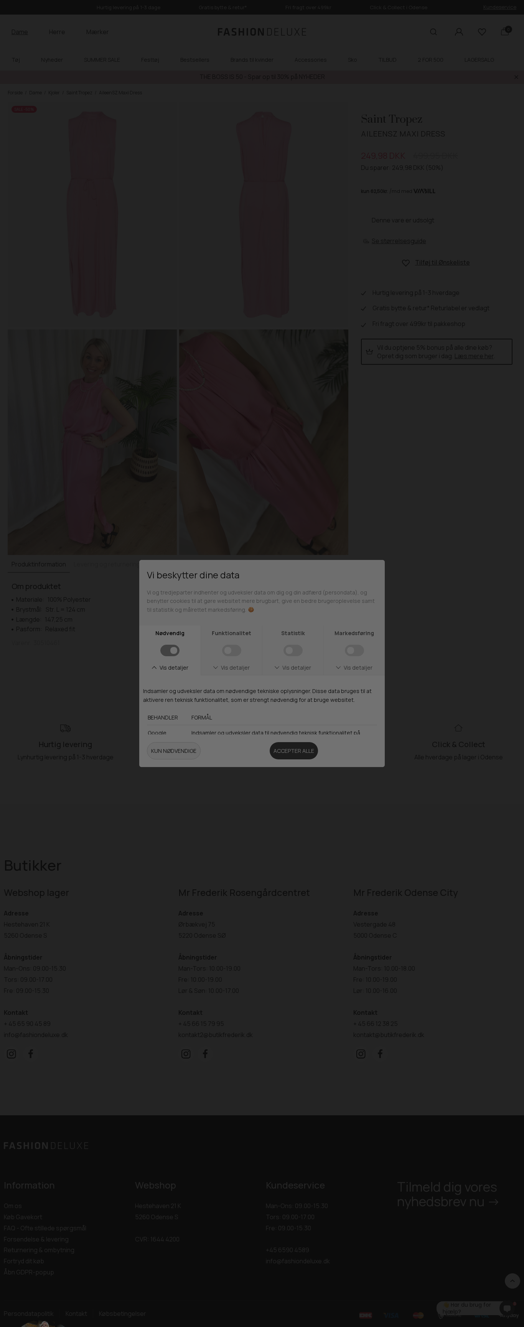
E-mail (282, 665)
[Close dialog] (422, 548)
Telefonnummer (299, 699)
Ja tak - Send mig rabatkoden (348, 741)
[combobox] (286, 715)
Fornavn (286, 632)
